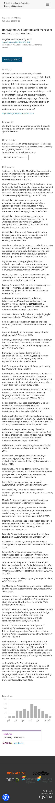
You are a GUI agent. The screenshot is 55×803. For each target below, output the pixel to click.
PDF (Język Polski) (12, 59)
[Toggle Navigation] (47, 4)
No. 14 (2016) (7, 18)
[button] (6, 797)
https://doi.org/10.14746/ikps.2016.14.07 (18, 113)
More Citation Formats (14, 157)
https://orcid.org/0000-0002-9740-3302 (16, 42)
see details (18, 743)
